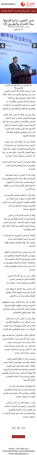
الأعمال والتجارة (7, 11)
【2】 (18, 428)
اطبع (16, 29)
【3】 (13, 428)
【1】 (23, 428)
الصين (33, 11)
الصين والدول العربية (22, 11)
